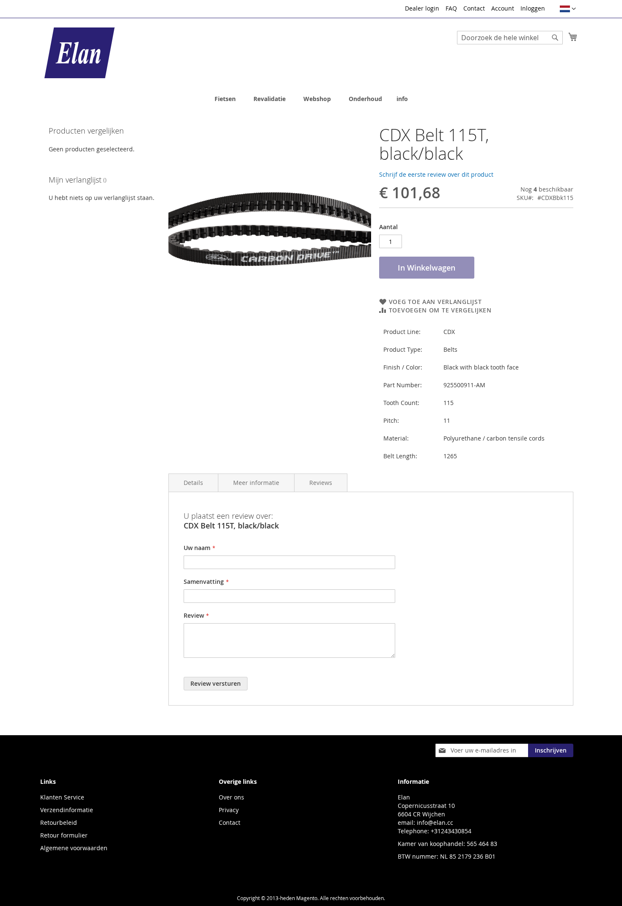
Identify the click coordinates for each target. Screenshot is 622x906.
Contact (474, 8)
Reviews (320, 483)
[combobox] (510, 37)
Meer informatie (256, 483)
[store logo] (79, 52)
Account (502, 8)
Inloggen (532, 8)
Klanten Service (62, 797)
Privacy (229, 810)
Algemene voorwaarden (73, 848)
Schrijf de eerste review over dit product (436, 174)
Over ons (231, 797)
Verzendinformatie (66, 810)
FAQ (451, 8)
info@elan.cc (435, 822)
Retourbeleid (58, 822)
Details (193, 483)
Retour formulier (64, 835)
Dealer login (422, 8)
